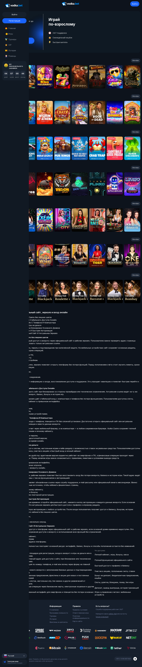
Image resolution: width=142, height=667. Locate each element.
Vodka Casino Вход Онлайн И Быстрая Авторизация (29, 331)
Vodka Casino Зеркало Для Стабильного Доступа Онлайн (31, 320)
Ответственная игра (81, 613)
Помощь (12, 56)
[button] (14, 655)
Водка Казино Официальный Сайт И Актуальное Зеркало (31, 333)
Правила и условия (80, 610)
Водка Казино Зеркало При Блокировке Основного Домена (33, 328)
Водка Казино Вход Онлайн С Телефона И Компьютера (31, 323)
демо (45, 83)
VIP (9, 45)
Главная (12, 28)
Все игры (136, 60)
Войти (135, 4)
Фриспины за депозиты (59, 622)
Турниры (12, 39)
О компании (54, 610)
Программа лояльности (59, 613)
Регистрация (14, 21)
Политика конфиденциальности (81, 617)
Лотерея (12, 50)
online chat (113, 614)
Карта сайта (77, 621)
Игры (9, 34)
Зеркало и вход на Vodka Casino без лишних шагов (29, 317)
